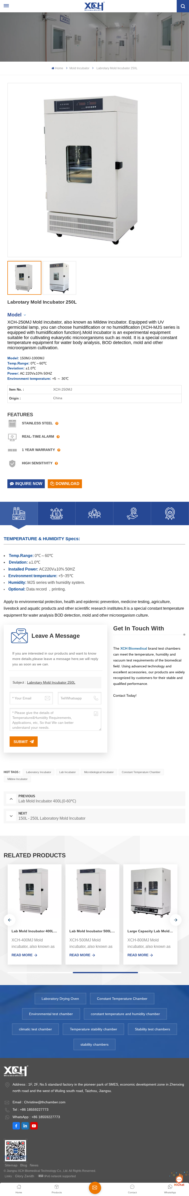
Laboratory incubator (38, 772)
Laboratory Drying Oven (60, 999)
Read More (22, 955)
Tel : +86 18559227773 (30, 1109)
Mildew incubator (17, 779)
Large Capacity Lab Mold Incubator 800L (152, 931)
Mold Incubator (79, 68)
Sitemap (11, 1165)
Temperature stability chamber (93, 1029)
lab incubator (67, 772)
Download (67, 484)
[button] (10, 920)
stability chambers (94, 1044)
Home (59, 68)
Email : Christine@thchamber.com (39, 1102)
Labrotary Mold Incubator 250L (51, 682)
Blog (23, 1165)
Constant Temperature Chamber (141, 772)
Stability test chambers (152, 1029)
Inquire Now (28, 484)
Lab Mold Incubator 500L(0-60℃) (94, 931)
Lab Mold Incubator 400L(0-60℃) (37, 931)
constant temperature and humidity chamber (125, 1014)
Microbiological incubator (99, 772)
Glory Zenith (24, 1176)
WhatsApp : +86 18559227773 (36, 1117)
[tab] (19, 513)
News (34, 1165)
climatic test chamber (35, 1029)
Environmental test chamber (51, 1014)
